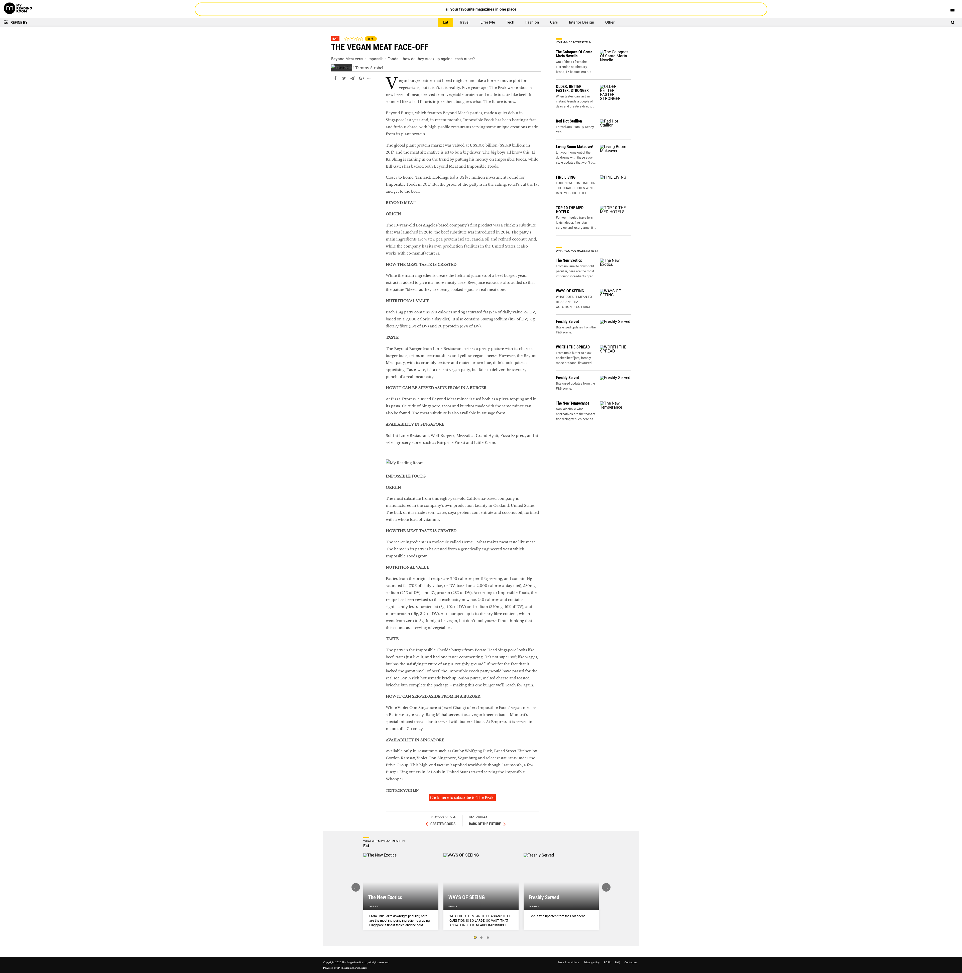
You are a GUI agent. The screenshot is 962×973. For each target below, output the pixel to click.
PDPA (607, 962)
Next (606, 887)
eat (334, 93)
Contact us (631, 962)
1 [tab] (475, 937)
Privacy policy (591, 962)
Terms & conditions (568, 962)
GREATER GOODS (442, 824)
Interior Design (581, 22)
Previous (355, 887)
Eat (445, 22)
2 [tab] (481, 937)
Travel (464, 22)
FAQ (617, 962)
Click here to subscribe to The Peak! (462, 797)
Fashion (532, 22)
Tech (510, 22)
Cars (554, 22)
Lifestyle (487, 22)
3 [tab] (488, 937)
